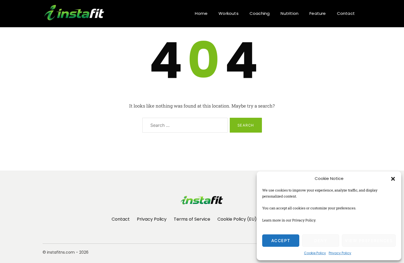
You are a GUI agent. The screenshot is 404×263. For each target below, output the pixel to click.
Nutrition (289, 13)
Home (201, 13)
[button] (393, 178)
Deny (320, 240)
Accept (280, 240)
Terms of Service (192, 219)
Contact (346, 13)
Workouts (228, 13)
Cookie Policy (315, 253)
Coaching (260, 13)
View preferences (369, 240)
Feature (317, 13)
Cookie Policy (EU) (237, 219)
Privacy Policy (340, 253)
